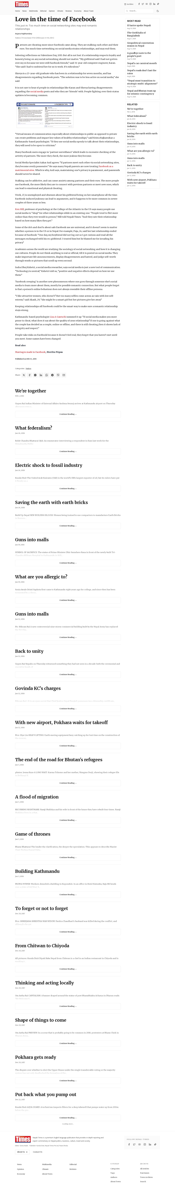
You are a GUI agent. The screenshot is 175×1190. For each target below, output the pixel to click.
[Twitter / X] (143, 4)
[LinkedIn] (154, 4)
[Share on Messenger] (35, 375)
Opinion (52, 11)
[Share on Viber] (58, 375)
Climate (60, 11)
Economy (77, 11)
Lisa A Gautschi (58, 316)
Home (17, 11)
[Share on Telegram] (52, 375)
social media (36, 91)
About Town (88, 11)
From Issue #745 (38, 38)
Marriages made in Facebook (30, 352)
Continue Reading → (68, 414)
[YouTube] (146, 4)
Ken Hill (19, 209)
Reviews (68, 11)
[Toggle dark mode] (158, 11)
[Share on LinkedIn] (41, 375)
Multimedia (33, 11)
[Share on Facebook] (29, 375)
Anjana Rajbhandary (23, 33)
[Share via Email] (63, 375)
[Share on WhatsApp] (46, 375)
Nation (28, 368)
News (24, 11)
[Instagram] (150, 4)
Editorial (43, 11)
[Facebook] (139, 4)
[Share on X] (23, 375)
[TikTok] (158, 4)
